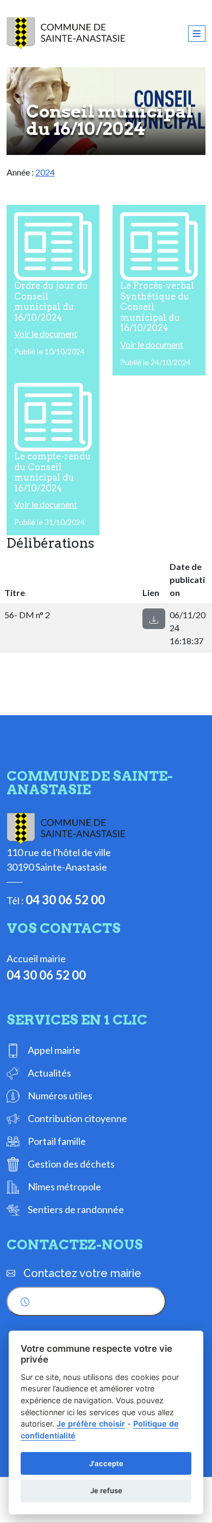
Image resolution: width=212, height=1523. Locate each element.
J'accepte (106, 1463)
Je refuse (106, 1490)
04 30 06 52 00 (65, 899)
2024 (45, 172)
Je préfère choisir (91, 1423)
